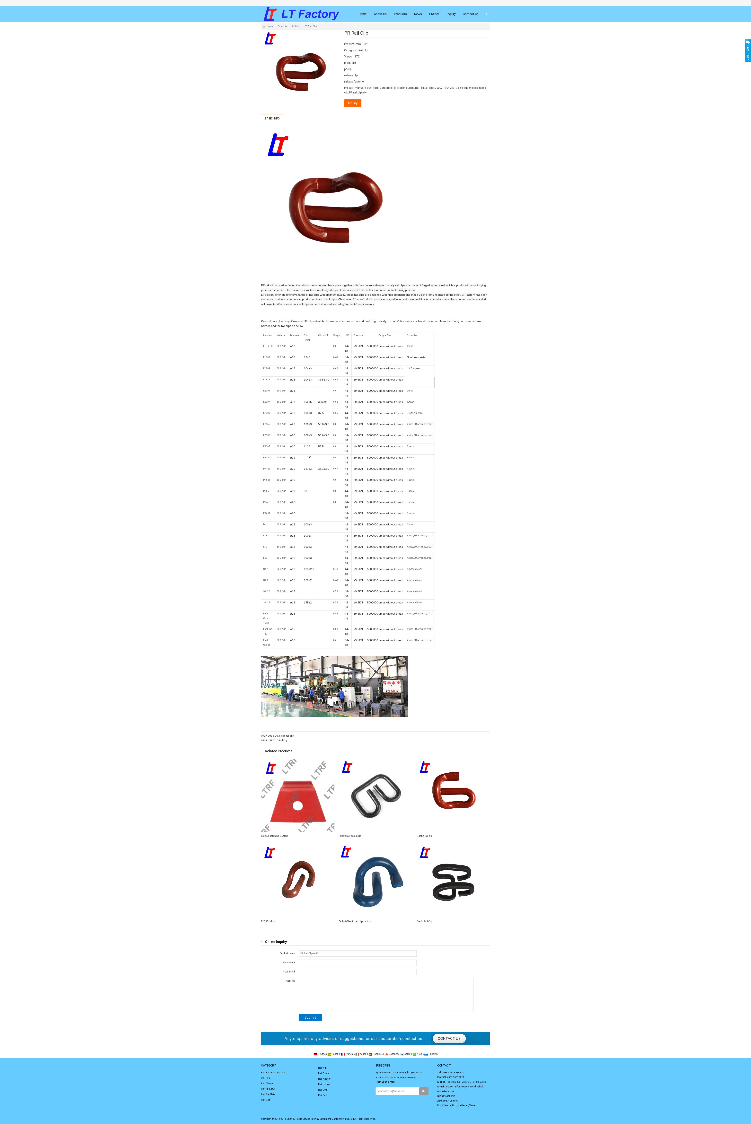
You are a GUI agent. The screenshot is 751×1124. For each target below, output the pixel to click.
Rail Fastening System (273, 1072)
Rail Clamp (267, 1083)
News (418, 14)
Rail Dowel (323, 1073)
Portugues (378, 1054)
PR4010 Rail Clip (278, 740)
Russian (433, 1054)
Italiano (363, 1054)
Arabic (420, 1054)
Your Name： (290, 962)
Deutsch (322, 1054)
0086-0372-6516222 (453, 1072)
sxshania (450, 1096)
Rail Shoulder (268, 1089)
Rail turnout (324, 1084)
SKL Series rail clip (284, 735)
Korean (408, 1054)
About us (380, 14)
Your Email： (290, 971)
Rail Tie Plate (268, 1094)
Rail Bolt (265, 1100)
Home (362, 14)
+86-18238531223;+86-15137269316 (466, 1082)
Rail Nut (322, 1068)
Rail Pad (322, 1095)
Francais (350, 1054)
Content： (291, 980)
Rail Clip (296, 26)
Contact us (471, 14)
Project (434, 14)
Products (400, 14)
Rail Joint (323, 1089)
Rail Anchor (324, 1078)
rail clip (270, 285)
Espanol (336, 1054)
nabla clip (323, 321)
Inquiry (451, 14)
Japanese (394, 1054)
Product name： (288, 953)
